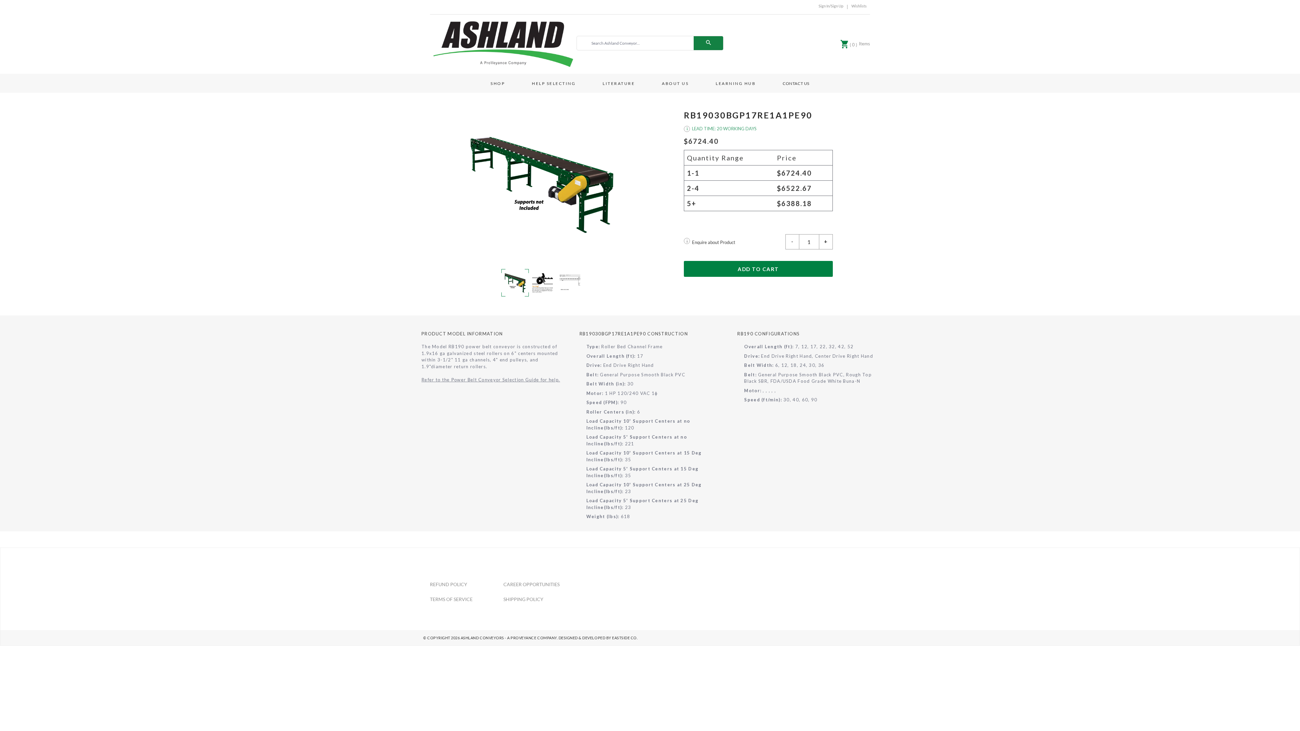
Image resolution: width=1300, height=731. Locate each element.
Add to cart (758, 269)
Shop (498, 83)
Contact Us (796, 83)
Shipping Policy (523, 599)
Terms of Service (451, 599)
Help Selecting (554, 83)
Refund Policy (448, 584)
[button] (541, 183)
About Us (675, 83)
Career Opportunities (531, 584)
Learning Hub (736, 83)
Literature (619, 83)
